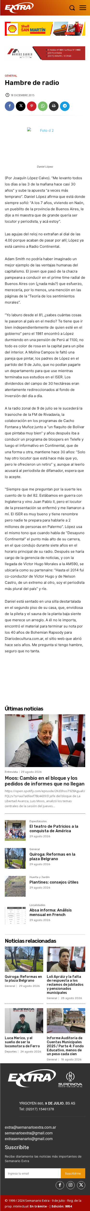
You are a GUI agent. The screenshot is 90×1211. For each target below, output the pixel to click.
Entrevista (11, 772)
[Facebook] (9, 106)
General (11, 75)
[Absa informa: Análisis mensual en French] (15, 914)
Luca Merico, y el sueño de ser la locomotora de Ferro (22, 1042)
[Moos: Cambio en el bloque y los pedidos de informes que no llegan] (45, 740)
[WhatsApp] (43, 106)
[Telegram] (65, 106)
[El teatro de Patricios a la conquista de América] (15, 830)
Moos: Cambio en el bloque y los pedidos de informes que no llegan (44, 781)
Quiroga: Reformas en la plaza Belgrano (52, 856)
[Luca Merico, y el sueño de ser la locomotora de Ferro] (24, 1020)
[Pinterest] (31, 106)
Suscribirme (73, 1173)
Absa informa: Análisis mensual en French (51, 912)
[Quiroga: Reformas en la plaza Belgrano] (15, 858)
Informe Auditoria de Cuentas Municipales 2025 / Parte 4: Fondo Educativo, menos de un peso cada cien (65, 1046)
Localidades (37, 905)
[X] (20, 106)
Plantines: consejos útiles (54, 882)
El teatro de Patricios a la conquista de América (54, 828)
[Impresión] (54, 106)
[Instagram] (70, 1185)
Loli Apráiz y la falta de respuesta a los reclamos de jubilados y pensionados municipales (65, 985)
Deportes (11, 1051)
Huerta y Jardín (40, 877)
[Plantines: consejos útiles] (15, 886)
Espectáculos (38, 821)
